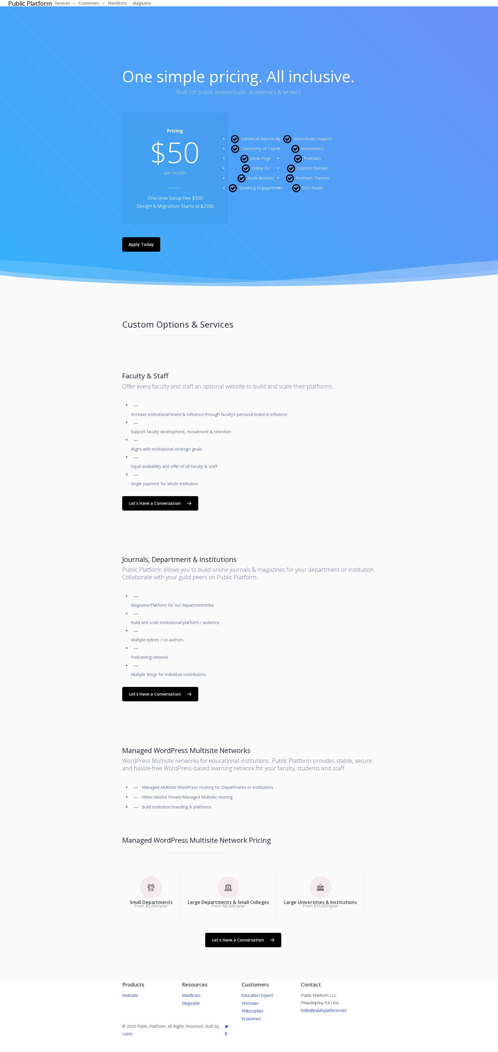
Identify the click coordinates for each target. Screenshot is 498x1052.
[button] (141, 244)
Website (130, 995)
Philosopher (253, 1011)
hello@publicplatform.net (323, 1010)
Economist (251, 1018)
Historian (250, 1003)
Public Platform (30, 3)
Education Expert (257, 995)
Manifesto (191, 995)
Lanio (127, 1033)
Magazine (191, 1003)
